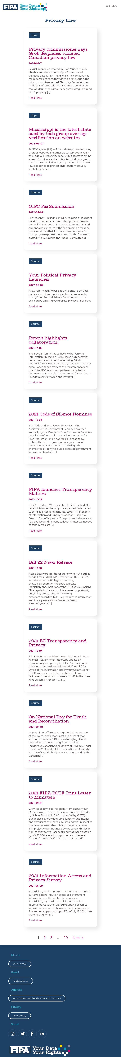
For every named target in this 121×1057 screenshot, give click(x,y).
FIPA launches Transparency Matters (60, 491)
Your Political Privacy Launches (52, 277)
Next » (78, 937)
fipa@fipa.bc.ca (20, 981)
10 (66, 937)
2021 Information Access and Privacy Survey (60, 877)
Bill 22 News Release (50, 562)
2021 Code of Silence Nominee (60, 414)
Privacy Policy (19, 1015)
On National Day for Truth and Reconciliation (57, 719)
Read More (35, 98)
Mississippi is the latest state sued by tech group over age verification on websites (60, 133)
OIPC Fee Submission (51, 206)
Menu (113, 5)
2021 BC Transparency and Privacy (57, 643)
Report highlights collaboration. (48, 340)
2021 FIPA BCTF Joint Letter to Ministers (60, 795)
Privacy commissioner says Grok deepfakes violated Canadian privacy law (58, 53)
